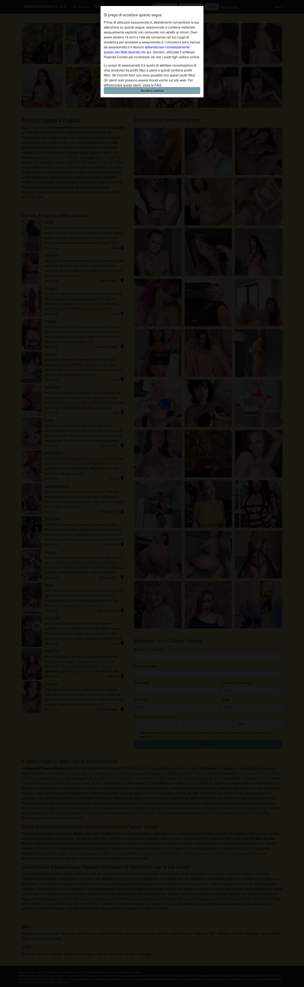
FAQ (157, 85)
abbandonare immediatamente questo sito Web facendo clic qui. (147, 49)
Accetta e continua (152, 90)
